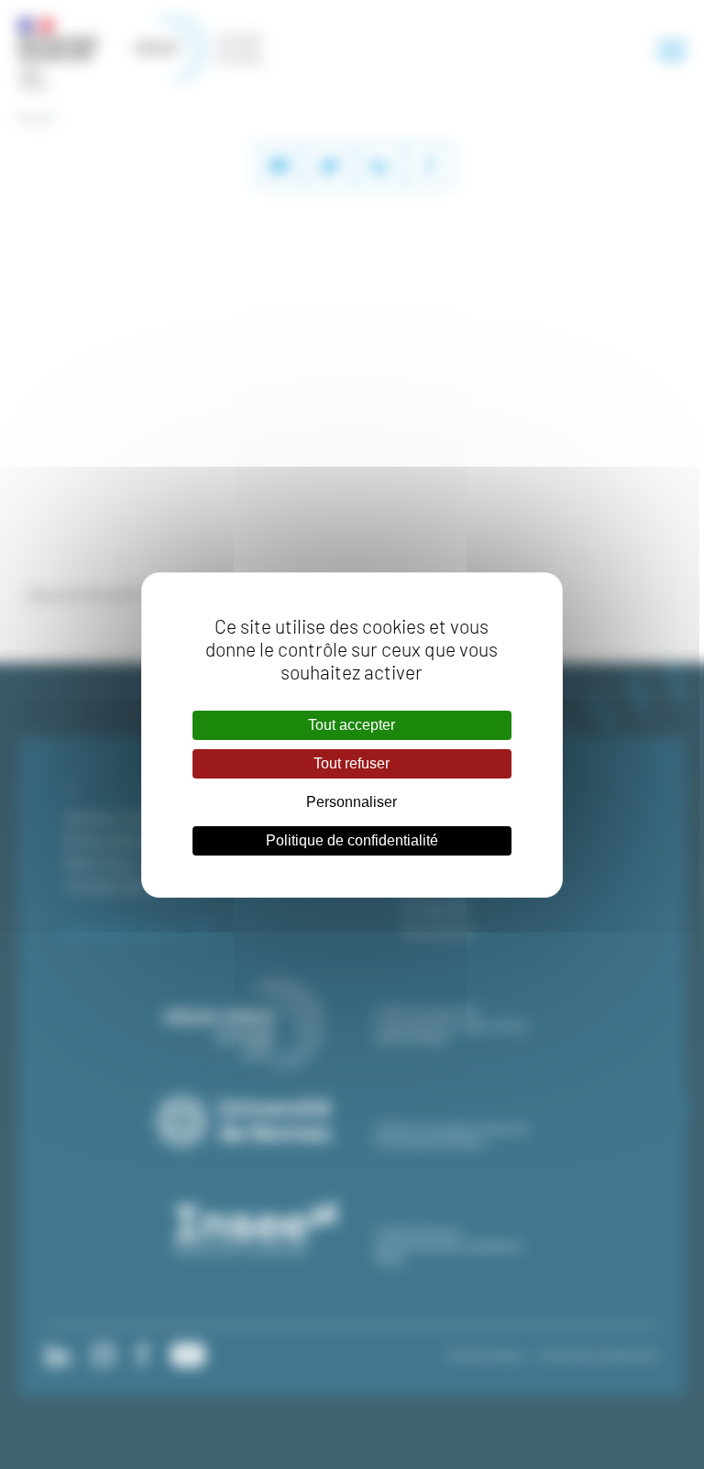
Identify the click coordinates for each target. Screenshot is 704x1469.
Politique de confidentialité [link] (352, 840)
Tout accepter (351, 725)
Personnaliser (351, 802)
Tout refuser (352, 763)
